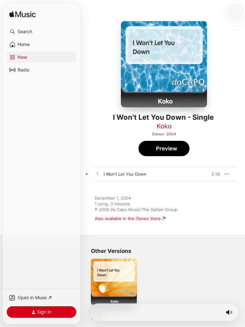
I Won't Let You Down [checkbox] (125, 174)
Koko (164, 126)
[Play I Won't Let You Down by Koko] (97, 174)
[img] (22, 14)
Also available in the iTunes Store (128, 218)
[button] (41, 31)
